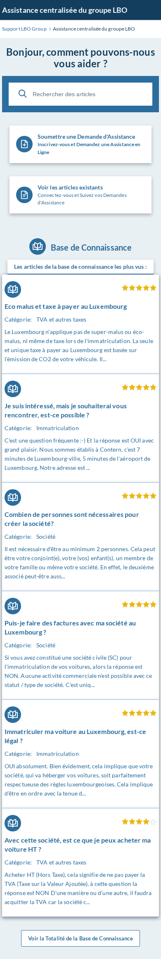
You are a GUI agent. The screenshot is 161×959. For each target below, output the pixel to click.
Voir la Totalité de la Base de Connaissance (80, 938)
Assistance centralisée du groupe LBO (65, 9)
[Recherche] (23, 93)
